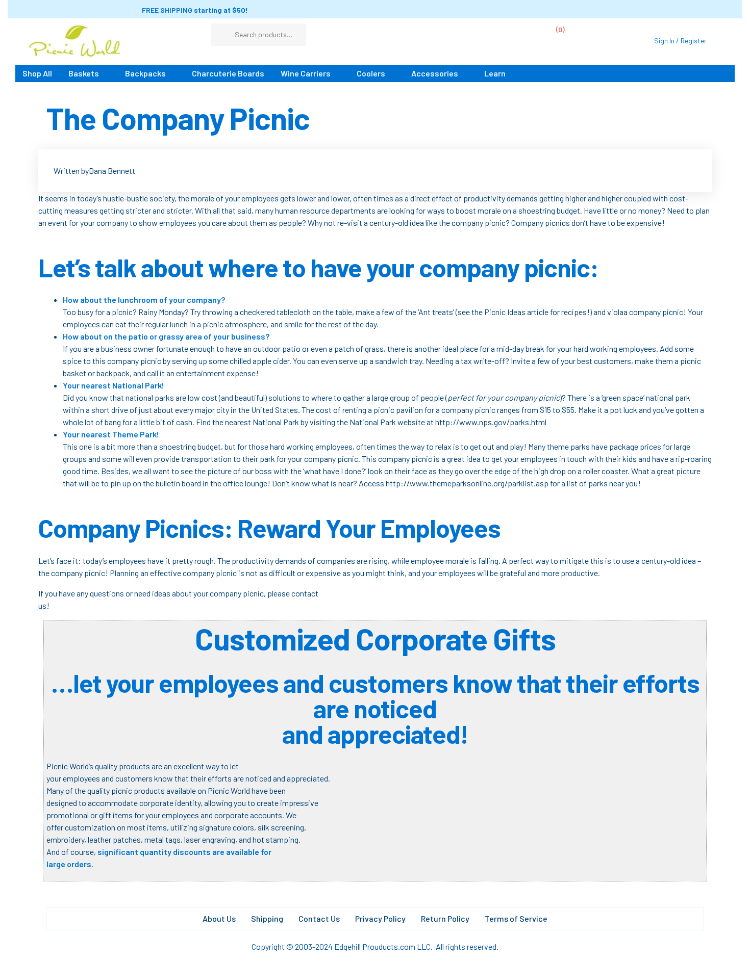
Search (293, 34)
